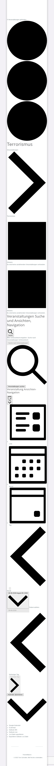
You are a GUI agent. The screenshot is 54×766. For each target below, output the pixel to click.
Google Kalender (15, 725)
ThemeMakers (27, 754)
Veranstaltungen (12, 150)
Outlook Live (13, 732)
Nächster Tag (14, 677)
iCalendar (12, 728)
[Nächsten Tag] (10, 588)
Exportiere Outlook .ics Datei (18, 737)
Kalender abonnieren (15, 695)
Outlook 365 (13, 730)
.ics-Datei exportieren (16, 734)
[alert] (27, 241)
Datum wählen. (34, 607)
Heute (9, 591)
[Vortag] (28, 586)
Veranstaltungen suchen (16, 386)
